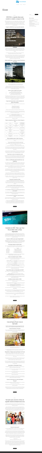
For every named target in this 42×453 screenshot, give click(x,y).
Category (3, 8)
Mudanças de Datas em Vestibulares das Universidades (33, 21)
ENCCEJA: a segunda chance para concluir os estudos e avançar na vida (33, 20)
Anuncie (21, 4)
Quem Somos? (17, 4)
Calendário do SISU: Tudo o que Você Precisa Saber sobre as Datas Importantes (14, 229)
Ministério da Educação (16, 290)
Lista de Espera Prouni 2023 (8, 382)
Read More (15, 206)
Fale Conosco (24, 4)
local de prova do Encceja (17, 152)
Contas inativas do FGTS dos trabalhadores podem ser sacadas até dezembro (34, 24)
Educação (14, 15)
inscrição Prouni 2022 (10, 428)
